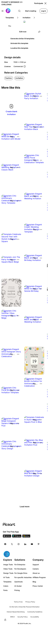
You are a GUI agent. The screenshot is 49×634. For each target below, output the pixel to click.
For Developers (20, 569)
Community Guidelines (34, 612)
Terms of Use (18, 602)
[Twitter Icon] (12, 544)
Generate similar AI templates (22, 39)
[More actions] (41, 96)
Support (36, 565)
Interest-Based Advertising (15, 612)
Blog (34, 582)
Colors (5, 586)
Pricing (17, 590)
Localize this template (19, 48)
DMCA (12, 617)
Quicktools (18, 582)
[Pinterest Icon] (38, 544)
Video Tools (7, 569)
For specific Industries (23, 577)
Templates (7, 582)
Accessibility (34, 617)
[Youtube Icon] (31, 544)
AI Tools (6, 577)
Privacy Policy (30, 602)
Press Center (38, 586)
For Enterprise (19, 565)
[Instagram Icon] (18, 544)
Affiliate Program (39, 577)
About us (36, 573)
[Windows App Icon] (26, 537)
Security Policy (22, 617)
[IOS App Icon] (7, 537)
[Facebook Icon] (5, 544)
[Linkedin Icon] (25, 544)
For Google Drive (20, 573)
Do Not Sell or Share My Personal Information (24, 607)
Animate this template (19, 43)
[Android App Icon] (16, 537)
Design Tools (8, 573)
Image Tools (8, 565)
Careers (36, 569)
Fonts (5, 590)
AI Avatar (18, 586)
